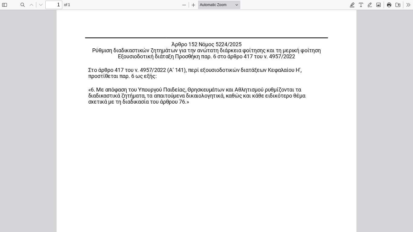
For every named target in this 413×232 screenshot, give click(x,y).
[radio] (352, 5)
